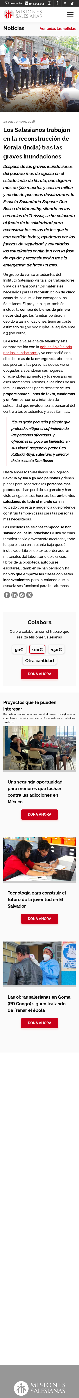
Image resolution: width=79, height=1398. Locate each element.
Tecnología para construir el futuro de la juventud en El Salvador (37, 899)
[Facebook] (7, 595)
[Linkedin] (14, 595)
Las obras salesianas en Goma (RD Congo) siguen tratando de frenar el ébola (39, 1003)
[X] (29, 595)
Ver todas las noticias (58, 29)
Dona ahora (39, 674)
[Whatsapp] (22, 595)
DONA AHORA (39, 814)
